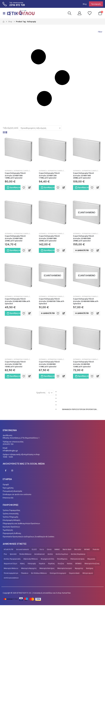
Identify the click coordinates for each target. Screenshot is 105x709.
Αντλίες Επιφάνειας (78, 554)
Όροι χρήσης (8, 488)
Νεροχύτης (79, 568)
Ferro (42, 549)
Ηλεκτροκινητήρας (77, 559)
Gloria (49, 549)
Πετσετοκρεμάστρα (11, 573)
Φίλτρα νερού (88, 573)
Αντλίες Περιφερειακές (12, 559)
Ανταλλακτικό (39, 554)
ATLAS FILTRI (8, 549)
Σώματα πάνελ (74, 573)
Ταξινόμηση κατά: (10, 128)
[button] (5, 13)
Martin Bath (67, 549)
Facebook (5, 470)
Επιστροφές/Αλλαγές (11, 520)
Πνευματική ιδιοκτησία (12, 491)
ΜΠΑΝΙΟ (78, 563)
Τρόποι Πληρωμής (10, 517)
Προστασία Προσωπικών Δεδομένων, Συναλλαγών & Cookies (28, 536)
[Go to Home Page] (3, 21)
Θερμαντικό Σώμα (10, 563)
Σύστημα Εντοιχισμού (58, 573)
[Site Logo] (19, 13)
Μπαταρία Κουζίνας (92, 563)
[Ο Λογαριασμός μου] (79, 13)
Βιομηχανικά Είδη (47, 559)
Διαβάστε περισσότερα (83, 250)
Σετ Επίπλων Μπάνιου (39, 573)
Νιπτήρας (89, 568)
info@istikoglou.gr (10, 450)
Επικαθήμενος (62, 559)
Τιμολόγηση (8, 530)
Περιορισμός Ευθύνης (12, 533)
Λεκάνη (69, 563)
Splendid (13, 554)
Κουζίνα (61, 563)
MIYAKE (87, 549)
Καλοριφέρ (32, 563)
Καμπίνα (42, 563)
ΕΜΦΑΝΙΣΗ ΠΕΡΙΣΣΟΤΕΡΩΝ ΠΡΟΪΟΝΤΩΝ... (80, 409)
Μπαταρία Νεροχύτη (28, 568)
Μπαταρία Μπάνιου (11, 568)
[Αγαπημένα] (89, 13)
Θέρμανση (9, 171)
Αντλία (50, 554)
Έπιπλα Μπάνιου (25, 554)
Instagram (12, 470)
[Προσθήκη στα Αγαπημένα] (23, 187)
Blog (84, 4)
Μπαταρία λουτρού (64, 568)
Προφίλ (6, 484)
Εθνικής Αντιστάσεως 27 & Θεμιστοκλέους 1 (21, 438)
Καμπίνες (51, 563)
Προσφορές (96, 4)
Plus (5, 554)
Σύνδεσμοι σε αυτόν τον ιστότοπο (17, 494)
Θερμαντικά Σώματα (21, 171)
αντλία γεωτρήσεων (11, 578)
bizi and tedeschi (22, 549)
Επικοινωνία (8, 497)
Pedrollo (96, 549)
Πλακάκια (24, 573)
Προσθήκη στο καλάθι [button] (15, 187)
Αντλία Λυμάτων (62, 554)
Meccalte (77, 549)
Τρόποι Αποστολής (11, 513)
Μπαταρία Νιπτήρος (47, 568)
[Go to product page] (18, 149)
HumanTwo (66, 593)
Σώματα (32, 171)
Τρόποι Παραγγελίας (11, 510)
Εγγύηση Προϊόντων (11, 526)
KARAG (57, 549)
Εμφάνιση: (41, 392)
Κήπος (22, 563)
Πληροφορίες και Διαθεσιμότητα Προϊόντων (21, 523)
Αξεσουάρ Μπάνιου (31, 559)
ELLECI (34, 549)
